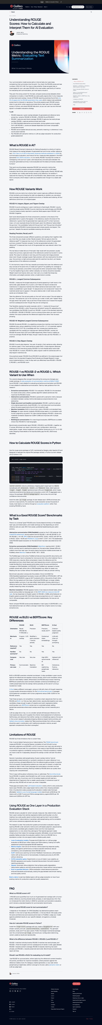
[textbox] (36, 459)
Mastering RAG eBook (77, 993)
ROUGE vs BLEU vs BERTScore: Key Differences (81, 96)
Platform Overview (55, 989)
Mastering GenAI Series (77, 1002)
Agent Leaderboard (76, 1006)
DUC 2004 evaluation (23, 157)
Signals (52, 993)
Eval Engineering (76, 1004)
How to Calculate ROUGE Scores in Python (81, 90)
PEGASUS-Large (32, 539)
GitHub (12, 1011)
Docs (32, 6)
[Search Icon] (67, 7)
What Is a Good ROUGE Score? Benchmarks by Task (80, 93)
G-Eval (11, 689)
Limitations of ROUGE (78, 99)
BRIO (25, 536)
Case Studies (75, 989)
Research (75, 1009)
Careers (52, 1006)
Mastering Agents (76, 995)
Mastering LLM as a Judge (78, 998)
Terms (87, 1018)
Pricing (35, 6)
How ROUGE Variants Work (79, 83)
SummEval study (55, 774)
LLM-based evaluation (34, 786)
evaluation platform (43, 504)
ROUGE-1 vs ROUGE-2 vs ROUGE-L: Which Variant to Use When (81, 86)
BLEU (19, 701)
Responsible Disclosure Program (57, 1009)
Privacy (91, 1018)
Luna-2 (52, 995)
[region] (51, 2)
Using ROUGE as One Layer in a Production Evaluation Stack (80, 102)
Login (69, 6)
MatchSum (41, 546)
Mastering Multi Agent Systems (79, 1000)
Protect (52, 998)
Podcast (13, 1006)
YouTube (13, 1004)
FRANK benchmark (52, 742)
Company (53, 1004)
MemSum (22, 552)
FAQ (74, 104)
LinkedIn (13, 1002)
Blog (74, 991)
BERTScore (25, 705)
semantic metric (54, 965)
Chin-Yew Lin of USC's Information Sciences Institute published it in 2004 (35, 153)
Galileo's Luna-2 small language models (29, 792)
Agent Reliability (54, 991)
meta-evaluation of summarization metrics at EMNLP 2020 (40, 381)
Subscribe (82, 108)
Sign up (74, 1011)
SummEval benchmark (44, 691)
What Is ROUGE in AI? (79, 81)
